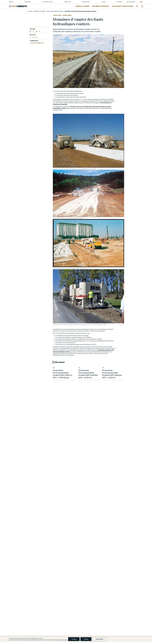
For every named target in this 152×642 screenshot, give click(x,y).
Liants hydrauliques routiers (55, 11)
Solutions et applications (122, 6)
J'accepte (73, 639)
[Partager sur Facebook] (30, 31)
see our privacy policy (62, 640)
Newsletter (119, 1)
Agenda (11, 1)
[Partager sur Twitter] (33, 31)
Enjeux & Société (82, 6)
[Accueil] (18, 6)
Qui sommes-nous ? (47, 1)
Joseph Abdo (66, 15)
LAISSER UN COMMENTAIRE (37, 43)
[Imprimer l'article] (33, 37)
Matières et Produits (100, 6)
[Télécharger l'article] (36, 37)
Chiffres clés (67, 1)
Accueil (30, 11)
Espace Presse (86, 1)
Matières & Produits (39, 11)
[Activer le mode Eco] (141, 2)
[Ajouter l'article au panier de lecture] (30, 37)
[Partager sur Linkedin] (36, 31)
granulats (82, 99)
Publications (27, 1)
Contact (103, 1)
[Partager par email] (39, 31)
